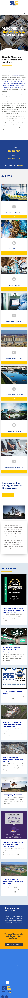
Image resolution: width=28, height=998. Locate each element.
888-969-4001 (22, 10)
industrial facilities (19, 81)
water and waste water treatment (11, 85)
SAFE (18, 118)
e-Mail (20, 165)
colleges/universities (14, 87)
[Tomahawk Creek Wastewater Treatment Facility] (14, 748)
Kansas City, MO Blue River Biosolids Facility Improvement (14, 710)
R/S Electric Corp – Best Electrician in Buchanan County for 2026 (14, 587)
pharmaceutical (12, 83)
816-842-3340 (14, 159)
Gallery (14, 823)
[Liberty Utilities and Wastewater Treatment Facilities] (14, 869)
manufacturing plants (8, 81)
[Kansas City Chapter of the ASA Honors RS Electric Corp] (14, 825)
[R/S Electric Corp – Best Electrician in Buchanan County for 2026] (14, 589)
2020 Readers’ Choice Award (14, 677)
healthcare (5, 83)
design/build (16, 75)
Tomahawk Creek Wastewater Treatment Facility (14, 746)
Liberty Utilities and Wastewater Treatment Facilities (14, 867)
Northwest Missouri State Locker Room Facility (14, 634)
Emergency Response (14, 783)
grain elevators (21, 83)
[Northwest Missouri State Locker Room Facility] (14, 636)
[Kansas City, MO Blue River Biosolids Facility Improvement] (14, 712)
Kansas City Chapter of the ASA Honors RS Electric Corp (13, 844)
